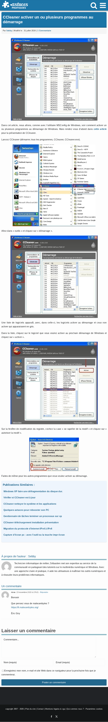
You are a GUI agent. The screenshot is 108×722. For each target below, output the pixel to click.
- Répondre (43, 592)
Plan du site (30, 709)
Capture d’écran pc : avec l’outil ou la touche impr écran (34, 535)
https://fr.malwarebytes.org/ (25, 607)
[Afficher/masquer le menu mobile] (103, 5)
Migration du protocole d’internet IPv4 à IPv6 (28, 528)
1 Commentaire (44, 31)
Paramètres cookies (94, 709)
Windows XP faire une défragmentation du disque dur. (33, 491)
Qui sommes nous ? (75, 709)
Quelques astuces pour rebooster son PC (26, 510)
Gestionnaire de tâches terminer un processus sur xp (33, 516)
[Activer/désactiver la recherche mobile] (94, 5)
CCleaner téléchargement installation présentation (31, 522)
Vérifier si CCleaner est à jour (19, 497)
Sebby (9, 31)
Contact (40, 709)
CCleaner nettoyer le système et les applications (30, 504)
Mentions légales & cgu (55, 709)
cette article (100, 129)
